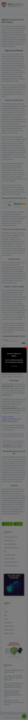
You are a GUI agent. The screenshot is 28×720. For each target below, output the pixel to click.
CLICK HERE (14, 366)
